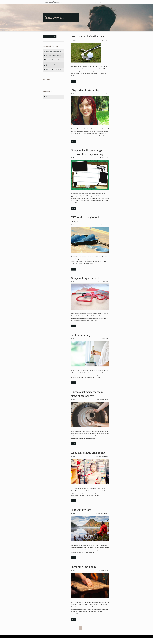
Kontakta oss (105, 2)
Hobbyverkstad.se (52, 2)
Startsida (90, 2)
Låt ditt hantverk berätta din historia (52, 69)
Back (73, 628)
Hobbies (97, 2)
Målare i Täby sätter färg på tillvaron (52, 59)
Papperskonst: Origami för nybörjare (52, 55)
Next (87, 628)
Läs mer (73, 81)
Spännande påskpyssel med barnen (52, 51)
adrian (74, 40)
